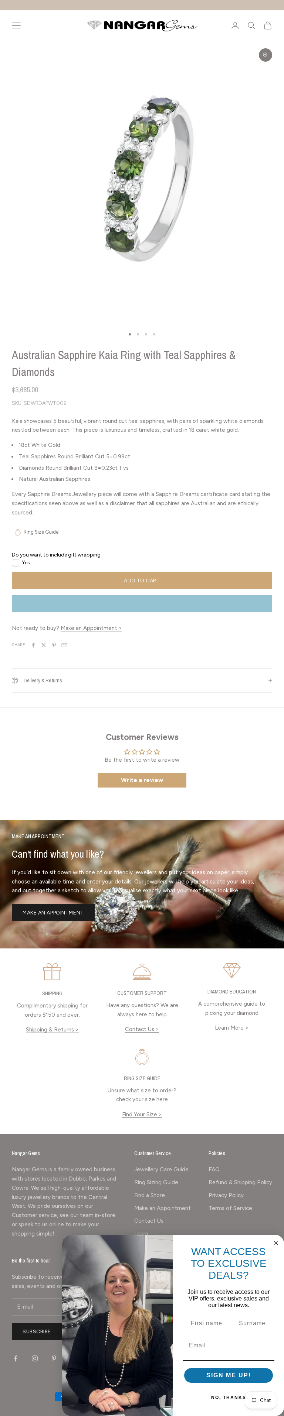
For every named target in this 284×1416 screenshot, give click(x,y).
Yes (26, 562)
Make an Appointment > (91, 628)
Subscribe (37, 1332)
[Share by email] (64, 645)
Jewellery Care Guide (161, 1169)
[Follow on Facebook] (15, 1358)
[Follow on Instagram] (34, 1358)
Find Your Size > (142, 1114)
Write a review (142, 779)
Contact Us (148, 1220)
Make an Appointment (53, 913)
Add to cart (142, 581)
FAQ (214, 1169)
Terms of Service (230, 1208)
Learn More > (231, 1027)
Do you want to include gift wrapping (56, 555)
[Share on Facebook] (33, 645)
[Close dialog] (275, 1242)
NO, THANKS (228, 1397)
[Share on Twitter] (44, 645)
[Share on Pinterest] (54, 645)
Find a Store (149, 1195)
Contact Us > (142, 1029)
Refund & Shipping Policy (240, 1182)
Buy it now (142, 603)
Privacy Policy (226, 1195)
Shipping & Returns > (52, 1029)
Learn (141, 1233)
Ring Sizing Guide (156, 1182)
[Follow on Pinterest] (54, 1358)
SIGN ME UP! (228, 1375)
